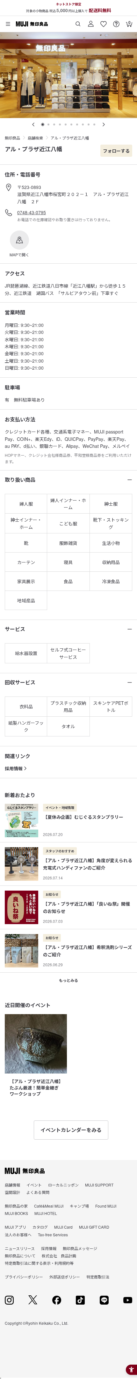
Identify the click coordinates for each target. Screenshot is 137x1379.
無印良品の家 (16, 1206)
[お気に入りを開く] (103, 21)
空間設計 (12, 1192)
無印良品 (12, 137)
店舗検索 (35, 137)
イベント (34, 1184)
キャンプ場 (79, 1206)
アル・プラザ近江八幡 (70, 137)
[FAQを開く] (116, 21)
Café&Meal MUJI (48, 1206)
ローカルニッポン (63, 1184)
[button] (19, 244)
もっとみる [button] (68, 980)
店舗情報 (12, 1184)
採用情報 (14, 768)
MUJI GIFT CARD (94, 1227)
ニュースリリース (20, 1248)
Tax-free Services (53, 1234)
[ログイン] (91, 21)
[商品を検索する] (78, 21)
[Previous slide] (33, 124)
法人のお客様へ (18, 1234)
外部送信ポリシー (64, 1276)
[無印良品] (25, 1171)
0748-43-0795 (31, 212)
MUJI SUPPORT (99, 1184)
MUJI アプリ (15, 1227)
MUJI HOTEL (45, 1213)
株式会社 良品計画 (59, 1255)
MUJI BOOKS (16, 1213)
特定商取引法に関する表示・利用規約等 (39, 1263)
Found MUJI (105, 1206)
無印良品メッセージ (80, 1248)
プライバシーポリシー (24, 1276)
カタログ (40, 1227)
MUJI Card (63, 1227)
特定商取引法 (97, 1276)
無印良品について (20, 1255)
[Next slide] (103, 124)
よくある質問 (37, 1192)
